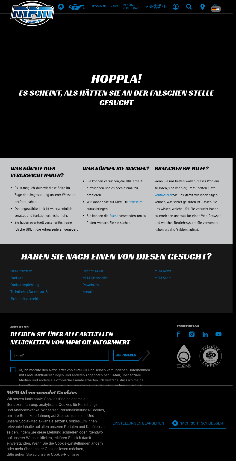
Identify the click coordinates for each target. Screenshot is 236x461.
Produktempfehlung (24, 285)
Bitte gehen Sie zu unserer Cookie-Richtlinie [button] (43, 454)
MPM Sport (163, 278)
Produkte (16, 278)
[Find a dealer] (202, 6)
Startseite (136, 202)
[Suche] (189, 6)
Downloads (91, 285)
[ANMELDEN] (175, 6)
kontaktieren (164, 195)
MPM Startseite (21, 271)
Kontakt (88, 291)
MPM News (163, 271)
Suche (113, 216)
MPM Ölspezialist (95, 278)
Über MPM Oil (93, 271)
